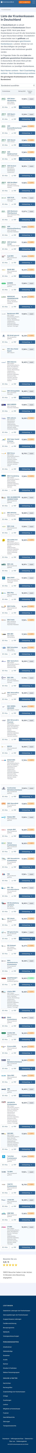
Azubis (5, 1359)
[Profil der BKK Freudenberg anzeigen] (4, 476)
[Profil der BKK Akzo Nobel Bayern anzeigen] (4, 349)
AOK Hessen (11, 140)
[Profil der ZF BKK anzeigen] (4, 1227)
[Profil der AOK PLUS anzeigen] (4, 198)
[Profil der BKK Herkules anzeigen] (4, 513)
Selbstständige (7, 1351)
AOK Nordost (11, 166)
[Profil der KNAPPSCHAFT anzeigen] (4, 978)
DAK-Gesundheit (12, 803)
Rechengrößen (7, 1387)
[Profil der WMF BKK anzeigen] (4, 1213)
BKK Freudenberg (13, 476)
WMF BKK (10, 1213)
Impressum (5, 1438)
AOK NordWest (12, 182)
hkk (8, 874)
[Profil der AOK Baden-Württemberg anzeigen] (4, 99)
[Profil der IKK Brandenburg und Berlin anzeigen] (4, 903)
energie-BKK (11, 829)
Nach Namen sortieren (9, 70)
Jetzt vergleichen (24, 2)
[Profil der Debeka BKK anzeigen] (4, 817)
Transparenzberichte (9, 1426)
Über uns (12, 1441)
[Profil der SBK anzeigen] (4, 1089)
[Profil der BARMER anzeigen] (4, 283)
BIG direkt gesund (13, 335)
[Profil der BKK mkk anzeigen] (4, 564)
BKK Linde (10, 526)
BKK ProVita (11, 606)
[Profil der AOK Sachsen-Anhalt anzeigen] (4, 242)
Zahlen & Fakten (10, 1378)
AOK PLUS (10, 197)
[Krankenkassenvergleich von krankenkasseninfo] (6, 2)
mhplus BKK (11, 991)
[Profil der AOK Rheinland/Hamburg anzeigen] (4, 227)
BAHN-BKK (11, 269)
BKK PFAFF (10, 577)
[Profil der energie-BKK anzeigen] (4, 830)
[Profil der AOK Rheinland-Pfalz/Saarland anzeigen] (4, 211)
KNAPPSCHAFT (12, 978)
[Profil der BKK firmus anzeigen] (4, 453)
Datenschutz (29, 1438)
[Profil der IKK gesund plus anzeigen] (4, 932)
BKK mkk (10, 564)
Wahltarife (6, 1332)
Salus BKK (10, 1075)
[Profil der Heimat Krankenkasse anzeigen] (4, 843)
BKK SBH (10, 634)
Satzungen (6, 1421)
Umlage (5, 1396)
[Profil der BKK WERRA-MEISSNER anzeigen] (4, 706)
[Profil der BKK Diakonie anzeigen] (4, 362)
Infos (5, 107)
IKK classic (11, 918)
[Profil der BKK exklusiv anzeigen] (4, 418)
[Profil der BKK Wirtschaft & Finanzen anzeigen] (4, 720)
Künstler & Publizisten (10, 1368)
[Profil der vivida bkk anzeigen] (4, 1200)
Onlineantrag (26, 107)
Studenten (6, 1355)
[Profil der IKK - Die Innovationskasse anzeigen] (4, 888)
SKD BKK (10, 1133)
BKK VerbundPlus (13, 692)
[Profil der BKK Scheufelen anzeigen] (4, 647)
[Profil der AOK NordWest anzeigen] (4, 183)
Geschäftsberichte (9, 1417)
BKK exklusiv (11, 418)
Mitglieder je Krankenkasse (11, 1409)
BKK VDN (10, 677)
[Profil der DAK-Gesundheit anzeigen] (4, 803)
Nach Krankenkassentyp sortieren (22, 73)
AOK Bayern (11, 114)
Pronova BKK (11, 1046)
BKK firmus (11, 453)
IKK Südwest (11, 945)
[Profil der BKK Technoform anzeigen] (4, 661)
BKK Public (11, 620)
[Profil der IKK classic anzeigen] (4, 918)
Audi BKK (10, 256)
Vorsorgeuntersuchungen (11, 1336)
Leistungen (8, 1305)
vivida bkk (10, 1199)
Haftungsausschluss (17, 1438)
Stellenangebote (21, 1441)
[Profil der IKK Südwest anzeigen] (4, 946)
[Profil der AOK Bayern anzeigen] (4, 114)
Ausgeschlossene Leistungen (12, 1319)
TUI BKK (10, 1171)
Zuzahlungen (7, 1400)
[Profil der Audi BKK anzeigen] (4, 256)
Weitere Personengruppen (11, 1372)
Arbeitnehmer (7, 1347)
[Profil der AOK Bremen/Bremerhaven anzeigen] (4, 126)
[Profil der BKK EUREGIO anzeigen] (4, 404)
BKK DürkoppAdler (13, 391)
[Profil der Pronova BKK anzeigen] (4, 1046)
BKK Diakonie (11, 362)
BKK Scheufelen (12, 647)
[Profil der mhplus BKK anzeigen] (4, 992)
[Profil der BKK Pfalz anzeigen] (4, 593)
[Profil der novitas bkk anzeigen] (4, 1033)
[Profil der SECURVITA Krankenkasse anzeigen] (4, 1102)
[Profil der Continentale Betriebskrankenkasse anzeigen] (4, 788)
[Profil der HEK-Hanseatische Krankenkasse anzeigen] (4, 859)
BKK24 (9, 746)
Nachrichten (7, 1383)
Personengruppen (11, 1342)
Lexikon (5, 1404)
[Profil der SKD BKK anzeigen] (4, 1133)
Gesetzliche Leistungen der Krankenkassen (16, 1310)
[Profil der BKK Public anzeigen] (4, 620)
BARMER (10, 283)
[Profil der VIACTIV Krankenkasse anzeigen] (4, 1184)
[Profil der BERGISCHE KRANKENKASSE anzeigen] (4, 297)
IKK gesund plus (12, 932)
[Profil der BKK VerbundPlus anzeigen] (4, 693)
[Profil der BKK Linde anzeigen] (4, 526)
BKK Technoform (13, 661)
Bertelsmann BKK (13, 313)
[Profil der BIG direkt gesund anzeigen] (4, 335)
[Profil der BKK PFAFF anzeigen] (4, 578)
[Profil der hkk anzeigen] (4, 874)
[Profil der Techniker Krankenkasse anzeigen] (4, 1156)
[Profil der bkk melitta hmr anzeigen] (4, 540)
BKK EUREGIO (11, 404)
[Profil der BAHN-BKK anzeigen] (4, 270)
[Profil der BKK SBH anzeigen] (4, 634)
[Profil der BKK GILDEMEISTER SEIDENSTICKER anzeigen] (4, 497)
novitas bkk (11, 1033)
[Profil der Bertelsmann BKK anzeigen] (4, 314)
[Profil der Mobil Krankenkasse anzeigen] (4, 1017)
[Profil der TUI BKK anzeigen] (4, 1172)
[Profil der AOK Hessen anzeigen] (4, 140)
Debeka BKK (11, 817)
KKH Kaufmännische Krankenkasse (12, 962)
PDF (15, 107)
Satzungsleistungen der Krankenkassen (15, 1315)
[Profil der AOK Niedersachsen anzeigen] (4, 152)
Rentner (5, 1364)
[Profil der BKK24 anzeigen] (4, 746)
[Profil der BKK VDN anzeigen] (4, 678)
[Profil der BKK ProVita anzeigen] (4, 606)
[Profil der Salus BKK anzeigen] (4, 1075)
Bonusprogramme (8, 1327)
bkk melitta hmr (12, 539)
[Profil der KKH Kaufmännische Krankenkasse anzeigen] (4, 961)
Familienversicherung (9, 1323)
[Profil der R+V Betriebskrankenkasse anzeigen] (4, 1060)
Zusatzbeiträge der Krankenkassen (14, 1391)
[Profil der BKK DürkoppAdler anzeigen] (4, 391)
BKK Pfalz (10, 592)
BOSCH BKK (11, 760)
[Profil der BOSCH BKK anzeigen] (4, 760)
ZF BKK (9, 1227)
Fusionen (6, 1413)
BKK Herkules (11, 512)
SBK (8, 1089)
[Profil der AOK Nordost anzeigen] (4, 166)
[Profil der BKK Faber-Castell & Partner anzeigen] (4, 439)
